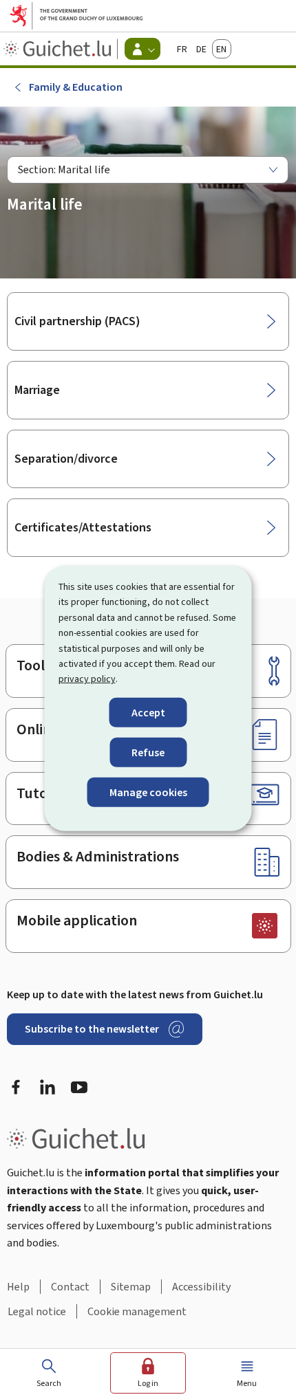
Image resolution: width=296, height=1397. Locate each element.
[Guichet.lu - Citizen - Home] (59, 49)
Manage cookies (148, 792)
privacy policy (87, 678)
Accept (148, 712)
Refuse (148, 752)
